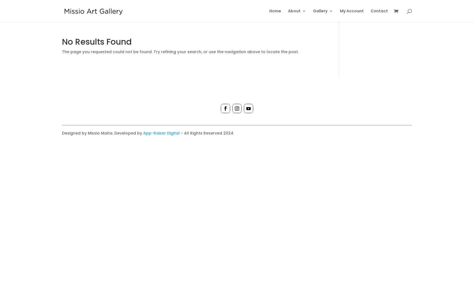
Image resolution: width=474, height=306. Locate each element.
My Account (352, 11)
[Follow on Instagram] (237, 108)
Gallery (320, 11)
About (294, 11)
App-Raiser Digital (161, 133)
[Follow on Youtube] (248, 108)
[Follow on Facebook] (225, 108)
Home (275, 11)
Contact (379, 11)
